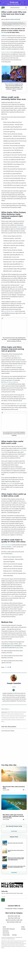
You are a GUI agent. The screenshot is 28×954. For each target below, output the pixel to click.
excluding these (21, 227)
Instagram (20, 908)
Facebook (8, 908)
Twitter (14, 908)
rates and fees (10, 483)
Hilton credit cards (6, 52)
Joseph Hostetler (15, 19)
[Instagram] (14, 690)
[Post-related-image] (14, 774)
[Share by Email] (10, 667)
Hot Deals (4, 32)
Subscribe (4, 891)
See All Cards (14, 831)
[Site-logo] (3, 7)
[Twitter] (8, 667)
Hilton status (11, 596)
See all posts (14, 872)
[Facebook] (5, 667)
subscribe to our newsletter (12, 645)
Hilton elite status (6, 544)
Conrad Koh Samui (9, 311)
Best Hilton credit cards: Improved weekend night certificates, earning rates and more (13, 816)
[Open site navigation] (26, 8)
